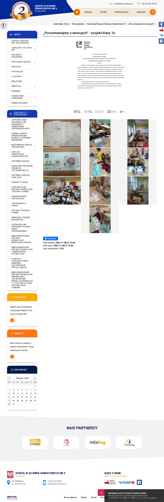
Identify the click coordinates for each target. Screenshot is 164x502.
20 (26, 397)
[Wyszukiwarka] (153, 12)
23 (9, 401)
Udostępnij (52, 239)
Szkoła (88, 12)
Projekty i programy (17, 56)
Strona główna (77, 12)
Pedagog (16, 67)
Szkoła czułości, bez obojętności (20, 42)
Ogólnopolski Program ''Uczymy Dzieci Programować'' (21, 227)
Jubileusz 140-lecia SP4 (21, 49)
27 (26, 401)
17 (13, 397)
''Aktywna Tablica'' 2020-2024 (21, 176)
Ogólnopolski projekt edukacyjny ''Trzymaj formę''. (22, 189)
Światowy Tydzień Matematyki (21, 218)
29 (35, 401)
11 (18, 393)
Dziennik (16, 91)
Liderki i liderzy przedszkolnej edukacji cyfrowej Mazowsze (21, 136)
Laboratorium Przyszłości (19, 197)
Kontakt (141, 12)
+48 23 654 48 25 (149, 4)
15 (35, 393)
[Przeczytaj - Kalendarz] (26, 370)
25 (18, 401)
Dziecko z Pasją (20, 182)
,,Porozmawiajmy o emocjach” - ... (141, 24)
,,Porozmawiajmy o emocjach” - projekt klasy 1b (79, 33)
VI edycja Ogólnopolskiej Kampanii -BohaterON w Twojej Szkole (20, 263)
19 (22, 397)
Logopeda (17, 76)
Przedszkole (122, 12)
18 (18, 397)
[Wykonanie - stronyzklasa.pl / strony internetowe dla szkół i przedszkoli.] (12, 498)
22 (35, 397)
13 (26, 393)
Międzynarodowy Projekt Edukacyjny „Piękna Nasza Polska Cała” (22, 250)
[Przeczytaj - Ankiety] (26, 334)
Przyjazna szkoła (21, 62)
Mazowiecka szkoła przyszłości (22, 146)
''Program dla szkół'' (19, 204)
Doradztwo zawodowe (18, 97)
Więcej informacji (12, 320)
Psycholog (17, 71)
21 (31, 397)
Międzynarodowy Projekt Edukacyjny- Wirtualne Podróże (21, 239)
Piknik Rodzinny (20, 103)
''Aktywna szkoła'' (20, 161)
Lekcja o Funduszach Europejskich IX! (20, 154)
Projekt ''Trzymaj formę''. (21, 211)
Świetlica (16, 86)
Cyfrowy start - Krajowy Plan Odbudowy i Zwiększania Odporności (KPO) (21, 124)
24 (13, 401)
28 (31, 401)
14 (31, 393)
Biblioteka (17, 81)
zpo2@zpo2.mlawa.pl (123, 4)
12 (22, 393)
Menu (17, 34)
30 (9, 404)
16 (9, 397)
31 (13, 404)
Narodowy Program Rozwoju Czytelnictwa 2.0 (105, 24)
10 (13, 393)
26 (22, 401)
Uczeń (103, 12)
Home (66, 24)
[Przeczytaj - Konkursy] (26, 298)
